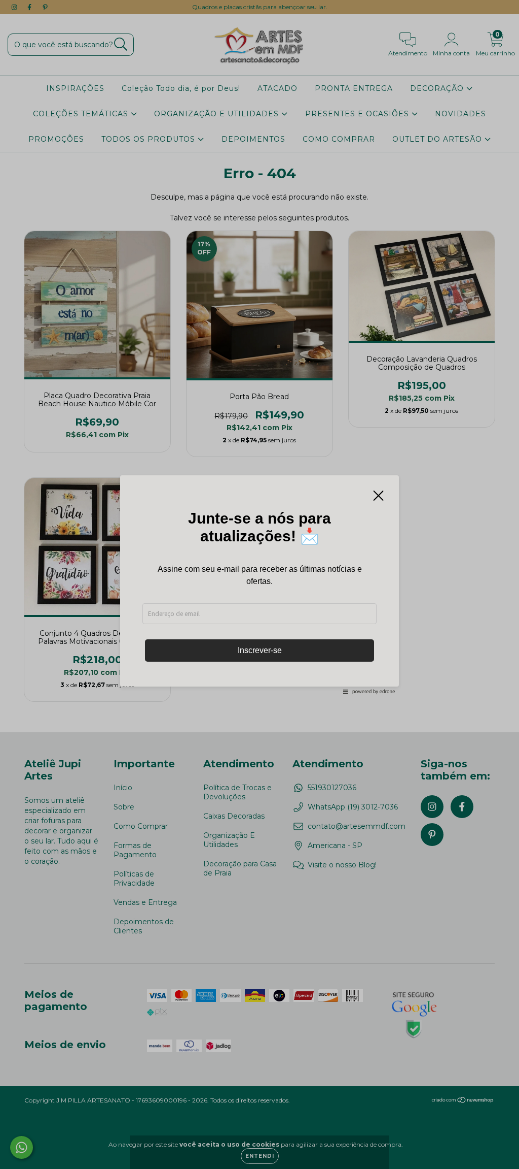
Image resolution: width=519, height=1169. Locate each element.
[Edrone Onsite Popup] (259, 584)
